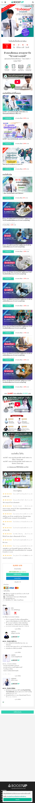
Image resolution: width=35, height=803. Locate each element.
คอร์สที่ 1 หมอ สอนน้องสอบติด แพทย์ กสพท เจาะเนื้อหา (17, 139)
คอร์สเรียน (3, 790)
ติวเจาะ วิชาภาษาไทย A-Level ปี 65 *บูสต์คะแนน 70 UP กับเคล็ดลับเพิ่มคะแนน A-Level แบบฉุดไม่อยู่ (17, 327)
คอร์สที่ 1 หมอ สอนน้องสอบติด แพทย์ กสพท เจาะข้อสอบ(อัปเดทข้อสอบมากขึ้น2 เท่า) (15, 112)
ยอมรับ (17, 800)
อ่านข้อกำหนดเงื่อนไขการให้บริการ (16, 796)
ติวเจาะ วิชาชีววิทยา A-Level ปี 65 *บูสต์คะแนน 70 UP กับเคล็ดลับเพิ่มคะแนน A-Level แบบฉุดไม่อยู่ (17, 273)
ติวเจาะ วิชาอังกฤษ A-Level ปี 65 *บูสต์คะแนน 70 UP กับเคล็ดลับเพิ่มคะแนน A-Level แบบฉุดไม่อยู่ (17, 381)
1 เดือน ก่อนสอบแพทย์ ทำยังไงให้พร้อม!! (13, 193)
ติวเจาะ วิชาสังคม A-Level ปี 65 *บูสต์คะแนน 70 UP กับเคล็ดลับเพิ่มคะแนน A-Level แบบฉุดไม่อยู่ (17, 354)
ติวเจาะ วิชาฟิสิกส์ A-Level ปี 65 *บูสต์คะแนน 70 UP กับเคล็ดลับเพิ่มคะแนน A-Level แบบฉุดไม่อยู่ (17, 300)
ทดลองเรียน (17, 578)
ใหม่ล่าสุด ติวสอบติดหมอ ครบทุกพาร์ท (12, 164)
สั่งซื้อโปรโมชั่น (17, 574)
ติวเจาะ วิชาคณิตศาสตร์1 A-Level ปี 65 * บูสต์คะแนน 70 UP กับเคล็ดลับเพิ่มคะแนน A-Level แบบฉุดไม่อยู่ (17, 219)
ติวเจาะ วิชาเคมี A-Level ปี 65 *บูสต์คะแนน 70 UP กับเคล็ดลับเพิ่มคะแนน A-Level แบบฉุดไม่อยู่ (17, 246)
